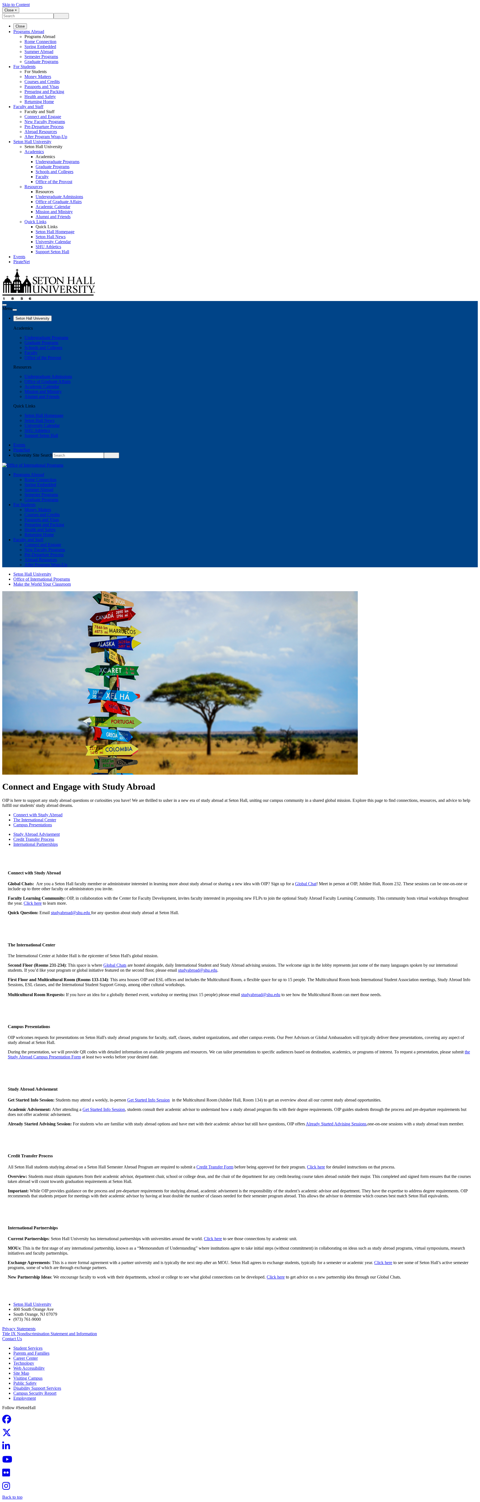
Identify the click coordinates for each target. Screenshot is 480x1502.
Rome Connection (40, 41)
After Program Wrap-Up (45, 136)
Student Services (27, 1348)
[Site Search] (4, 305)
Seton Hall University (32, 141)
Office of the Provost (54, 181)
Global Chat (305, 883)
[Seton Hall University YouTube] (9, 1461)
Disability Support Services (37, 1388)
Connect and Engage (42, 116)
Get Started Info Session (148, 1100)
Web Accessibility (29, 1368)
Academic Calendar (53, 206)
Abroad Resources (40, 131)
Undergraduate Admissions (59, 196)
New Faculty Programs (44, 121)
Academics (34, 151)
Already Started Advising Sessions (336, 1123)
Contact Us (12, 1338)
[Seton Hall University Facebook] (8, 1421)
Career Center (25, 1358)
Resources (33, 186)
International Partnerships (35, 844)
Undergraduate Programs (57, 161)
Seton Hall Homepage (55, 231)
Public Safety (25, 1383)
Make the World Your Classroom (42, 584)
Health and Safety (40, 96)
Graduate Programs (41, 61)
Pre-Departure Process (44, 126)
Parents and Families (31, 1353)
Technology (23, 1363)
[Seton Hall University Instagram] (7, 1487)
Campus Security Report (34, 1393)
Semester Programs (41, 56)
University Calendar (53, 241)
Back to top (12, 1497)
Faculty (42, 176)
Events (19, 256)
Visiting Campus (27, 1378)
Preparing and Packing (44, 91)
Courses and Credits (42, 81)
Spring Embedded (40, 46)
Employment (24, 1398)
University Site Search (32, 455)
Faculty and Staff (28, 106)
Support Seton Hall (52, 251)
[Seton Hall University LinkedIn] (7, 1447)
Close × (10, 10)
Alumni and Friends (53, 216)
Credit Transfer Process (33, 839)
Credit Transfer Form (214, 1167)
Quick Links (35, 221)
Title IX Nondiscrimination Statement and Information (49, 1333)
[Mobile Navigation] (14, 310)
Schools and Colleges (54, 171)
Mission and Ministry (54, 211)
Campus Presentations (32, 824)
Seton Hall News (51, 236)
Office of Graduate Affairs (59, 201)
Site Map (21, 1373)
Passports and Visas (41, 86)
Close (20, 26)
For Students (24, 66)
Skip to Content (16, 4)
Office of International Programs (41, 579)
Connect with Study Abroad (37, 814)
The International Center (34, 819)
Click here (33, 903)
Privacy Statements (19, 1328)
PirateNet (21, 261)
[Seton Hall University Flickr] (7, 1474)
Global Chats (114, 965)
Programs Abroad (28, 31)
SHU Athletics (48, 246)
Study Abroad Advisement (36, 834)
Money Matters (37, 76)
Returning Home (39, 101)
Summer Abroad (38, 51)
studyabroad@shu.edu (70, 912)
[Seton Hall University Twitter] (8, 1434)
